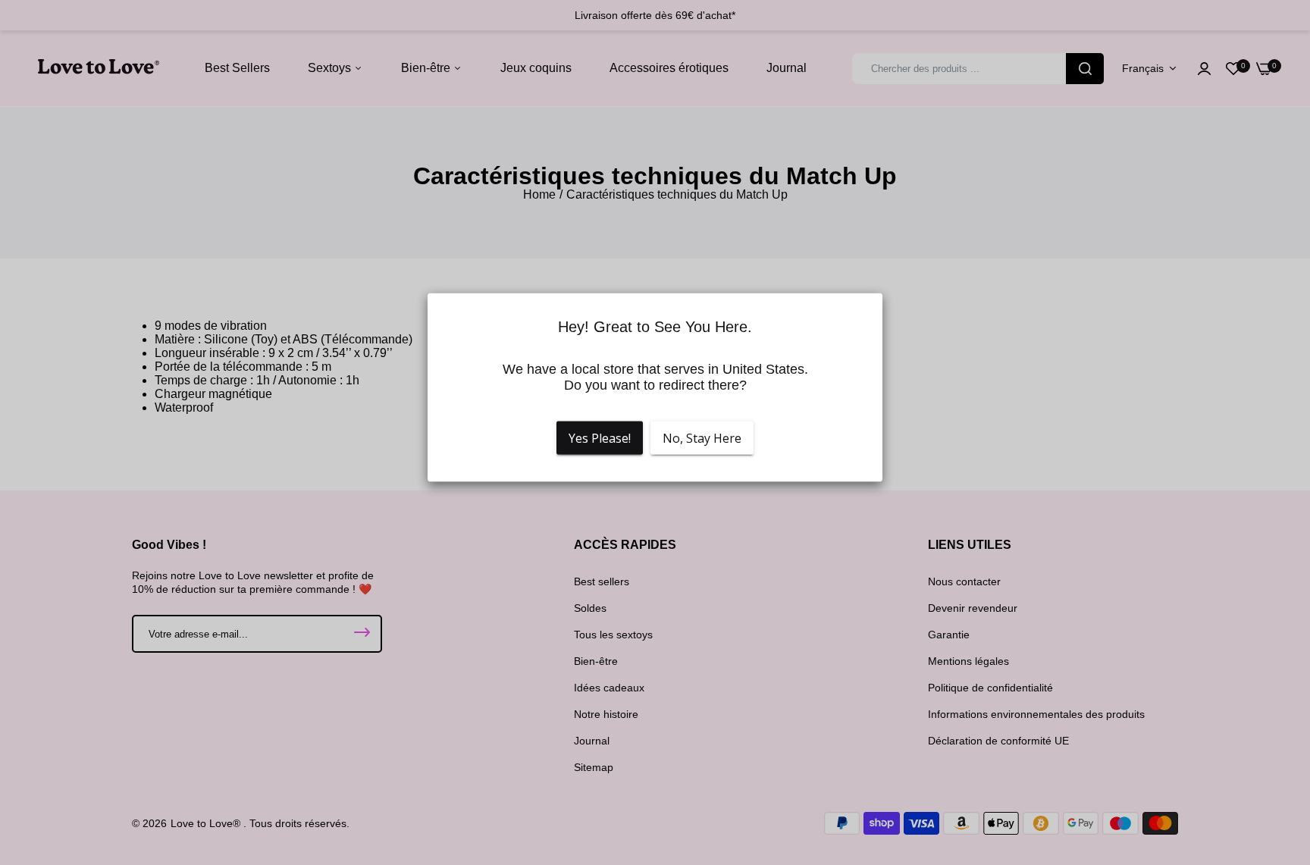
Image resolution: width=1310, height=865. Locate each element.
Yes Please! (600, 438)
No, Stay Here (702, 438)
